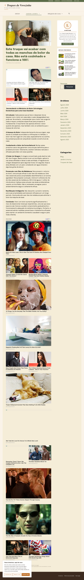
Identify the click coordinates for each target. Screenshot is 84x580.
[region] (17, 568)
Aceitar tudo (26, 574)
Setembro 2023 (65, 137)
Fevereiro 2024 (65, 122)
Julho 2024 (64, 108)
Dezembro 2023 (65, 128)
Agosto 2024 (64, 105)
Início (17, 14)
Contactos (60, 575)
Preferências (8, 574)
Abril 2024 (63, 116)
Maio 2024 (63, 113)
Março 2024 (64, 119)
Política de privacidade (69, 575)
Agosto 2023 (64, 139)
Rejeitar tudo (17, 574)
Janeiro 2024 (64, 125)
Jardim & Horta (32, 14)
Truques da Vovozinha (19, 5)
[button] (69, 14)
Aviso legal (78, 575)
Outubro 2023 (65, 134)
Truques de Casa (54, 14)
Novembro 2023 (65, 131)
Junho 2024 (64, 111)
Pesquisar (63, 83)
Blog (61, 156)
